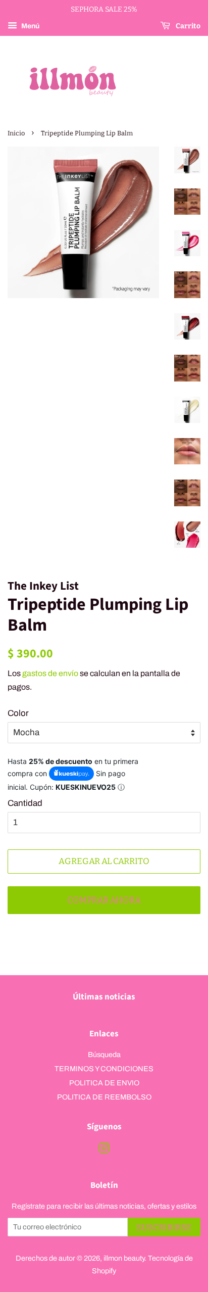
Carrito (187, 26)
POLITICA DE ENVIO (104, 1083)
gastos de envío (50, 673)
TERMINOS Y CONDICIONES (104, 1069)
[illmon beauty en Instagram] (104, 1150)
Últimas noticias (104, 997)
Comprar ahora (104, 900)
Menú (29, 26)
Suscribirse (164, 1227)
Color (18, 713)
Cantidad (25, 803)
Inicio (16, 133)
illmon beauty (123, 1258)
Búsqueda (104, 1054)
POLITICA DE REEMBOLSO (104, 1097)
